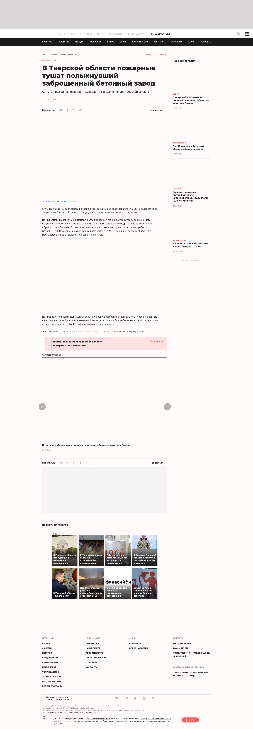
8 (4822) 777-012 (160, 33)
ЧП (59, 61)
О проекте (91, 662)
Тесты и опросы (51, 676)
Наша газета (93, 648)
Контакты (92, 667)
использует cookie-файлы (99, 718)
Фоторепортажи (51, 681)
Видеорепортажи (52, 686)
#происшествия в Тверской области (128, 331)
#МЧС (95, 331)
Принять (190, 720)
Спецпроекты (50, 657)
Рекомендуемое (51, 662)
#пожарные (105, 331)
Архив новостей (116, 34)
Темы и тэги (75, 34)
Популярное (49, 667)
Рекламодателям (136, 34)
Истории (47, 653)
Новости (61, 34)
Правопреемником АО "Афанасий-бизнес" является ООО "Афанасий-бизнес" (71, 712)
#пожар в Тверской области (79, 331)
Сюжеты (47, 648)
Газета (100, 34)
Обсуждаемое (50, 672)
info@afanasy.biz (183, 643)
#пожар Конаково (57, 331)
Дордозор (135, 643)
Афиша (89, 34)
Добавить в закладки (154, 54)
